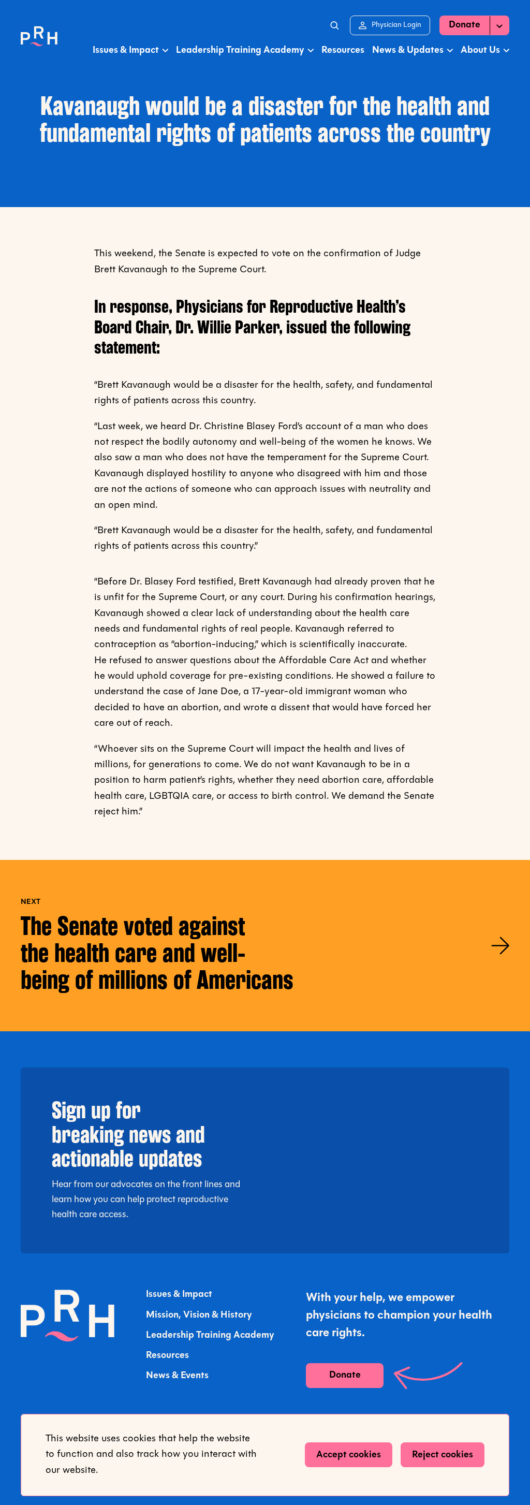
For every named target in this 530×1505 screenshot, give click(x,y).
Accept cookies (348, 1455)
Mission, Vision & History (199, 1315)
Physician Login (396, 28)
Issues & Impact (126, 50)
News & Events (177, 1376)
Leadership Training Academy (240, 50)
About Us (480, 50)
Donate (464, 25)
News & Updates (408, 50)
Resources (342, 50)
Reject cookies (442, 1455)
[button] (334, 25)
